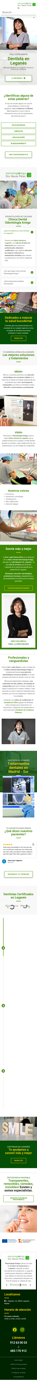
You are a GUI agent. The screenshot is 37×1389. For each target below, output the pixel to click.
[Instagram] (22, 1330)
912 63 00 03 (18, 1342)
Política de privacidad (18, 1364)
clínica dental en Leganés (18, 438)
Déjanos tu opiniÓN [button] (18, 874)
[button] (18, 8)
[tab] (18, 232)
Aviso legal (18, 1360)
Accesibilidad (19, 1377)
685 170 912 (18, 1351)
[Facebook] (15, 1330)
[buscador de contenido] (18, 11)
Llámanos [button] (17, 78)
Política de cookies (19, 1368)
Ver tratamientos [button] (18, 155)
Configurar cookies (19, 1373)
